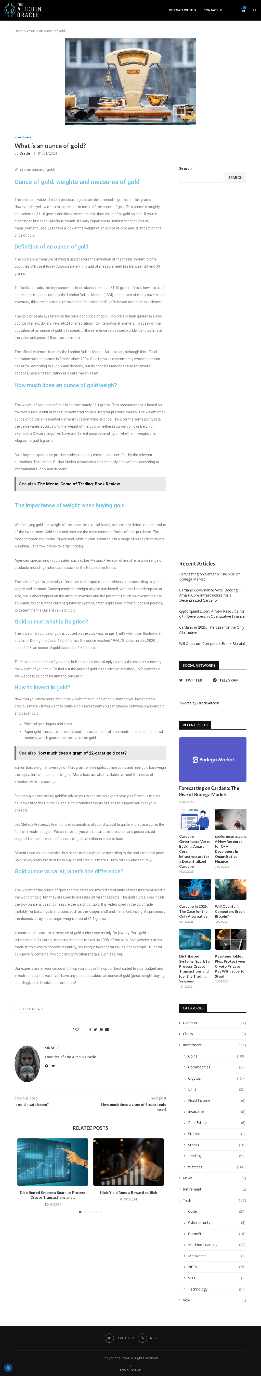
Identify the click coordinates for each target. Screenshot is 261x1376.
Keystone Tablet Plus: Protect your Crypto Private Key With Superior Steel (230, 966)
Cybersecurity (216, 1222)
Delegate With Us (182, 10)
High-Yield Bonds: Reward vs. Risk (128, 1192)
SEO (216, 1278)
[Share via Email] (107, 1029)
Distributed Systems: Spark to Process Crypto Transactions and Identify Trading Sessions (194, 968)
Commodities (216, 1067)
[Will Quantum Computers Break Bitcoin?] (230, 889)
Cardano (214, 1022)
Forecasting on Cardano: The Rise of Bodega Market (209, 791)
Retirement (214, 1189)
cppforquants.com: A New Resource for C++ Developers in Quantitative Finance (212, 614)
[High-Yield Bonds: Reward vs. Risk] (128, 1161)
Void (214, 1300)
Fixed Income (216, 1100)
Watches (216, 1167)
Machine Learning (216, 1244)
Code (216, 1211)
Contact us (213, 10)
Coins (216, 1056)
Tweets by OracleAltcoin (199, 703)
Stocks (216, 1144)
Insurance (216, 1111)
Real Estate (216, 1122)
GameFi (216, 1233)
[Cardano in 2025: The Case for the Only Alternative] (195, 889)
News (214, 1178)
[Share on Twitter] (95, 1029)
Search (185, 168)
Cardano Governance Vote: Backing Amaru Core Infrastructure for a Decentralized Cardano (208, 595)
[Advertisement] (212, 371)
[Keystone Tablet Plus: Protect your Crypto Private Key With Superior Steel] (230, 939)
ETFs (216, 1089)
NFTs (216, 1266)
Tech (214, 1200)
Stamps (216, 1133)
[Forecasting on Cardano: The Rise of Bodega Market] (212, 759)
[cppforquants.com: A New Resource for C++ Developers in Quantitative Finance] (230, 819)
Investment (23, 137)
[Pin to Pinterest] (101, 1029)
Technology (216, 1289)
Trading (216, 1155)
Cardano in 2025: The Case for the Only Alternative (193, 911)
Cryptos (216, 1078)
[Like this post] (80, 1029)
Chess (214, 1033)
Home (19, 30)
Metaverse (216, 1255)
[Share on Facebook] (90, 1029)
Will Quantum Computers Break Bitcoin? (212, 643)
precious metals (30, 1009)
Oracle (24, 153)
